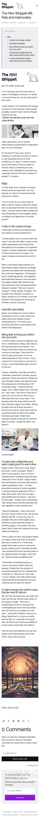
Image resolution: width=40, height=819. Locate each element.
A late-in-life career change (20, 40)
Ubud (35, 815)
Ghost (31, 815)
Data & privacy (7, 812)
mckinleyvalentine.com (30, 812)
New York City (24, 517)
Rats (9, 37)
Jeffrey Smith (12, 707)
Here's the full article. (16, 637)
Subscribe (20, 797)
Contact (15, 812)
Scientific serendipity (17, 43)
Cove (36, 765)
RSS (20, 812)
